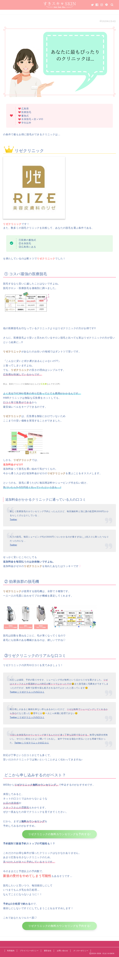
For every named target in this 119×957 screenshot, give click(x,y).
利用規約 (11, 951)
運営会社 (47, 951)
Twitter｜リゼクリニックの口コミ (27, 692)
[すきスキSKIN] (59, 7)
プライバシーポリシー (29, 951)
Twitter (13, 519)
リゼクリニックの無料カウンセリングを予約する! (59, 834)
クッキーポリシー (80, 951)
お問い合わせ (62, 951)
